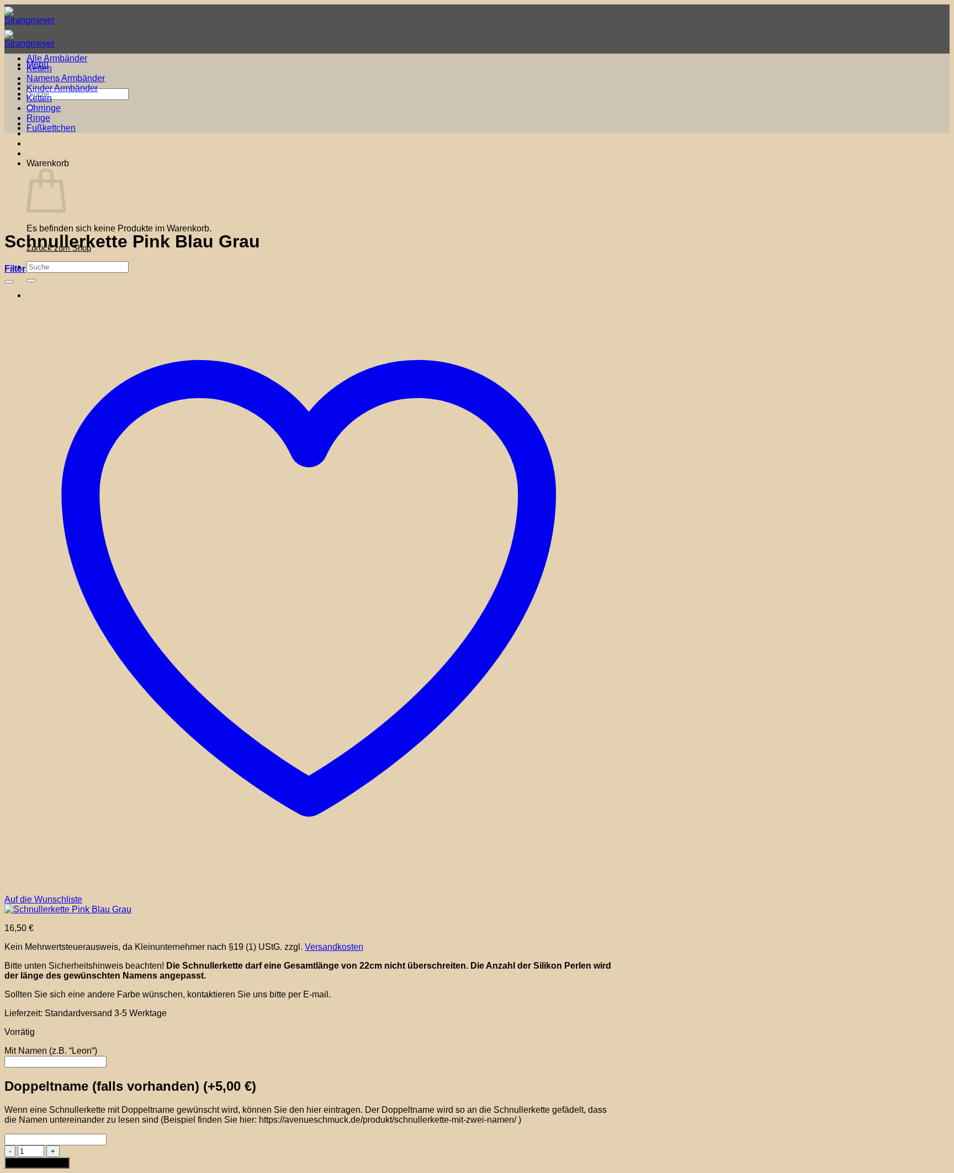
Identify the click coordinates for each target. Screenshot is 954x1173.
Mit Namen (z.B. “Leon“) (50, 1050)
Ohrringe (43, 108)
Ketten (39, 68)
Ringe (38, 118)
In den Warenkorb (37, 1163)
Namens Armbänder (65, 78)
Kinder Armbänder (62, 88)
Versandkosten (334, 947)
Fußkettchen (51, 128)
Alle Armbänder (56, 58)
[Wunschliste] (8, 281)
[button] (14, 268)
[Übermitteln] (30, 280)
